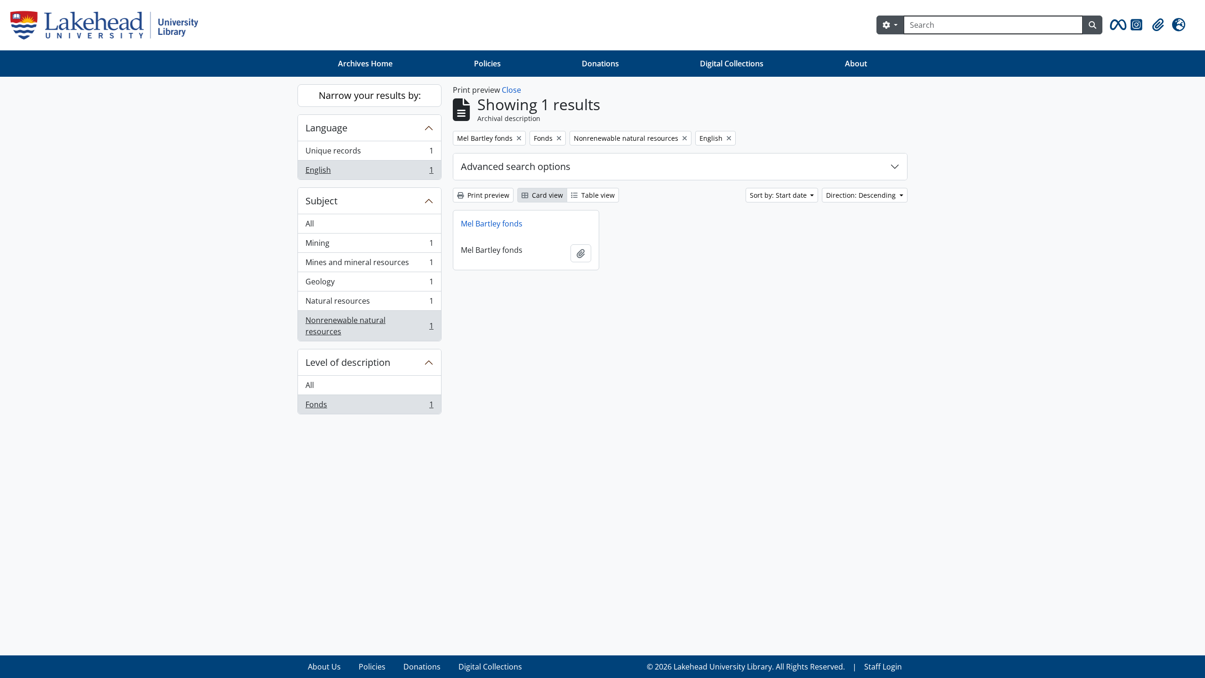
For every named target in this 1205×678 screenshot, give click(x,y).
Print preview (487, 195)
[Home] (108, 25)
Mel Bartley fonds (491, 223)
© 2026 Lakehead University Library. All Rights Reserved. (746, 667)
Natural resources (369, 303)
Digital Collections (731, 63)
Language (326, 127)
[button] (1116, 25)
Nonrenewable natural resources (369, 326)
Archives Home (365, 63)
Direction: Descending (862, 195)
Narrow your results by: (370, 95)
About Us (324, 667)
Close (511, 90)
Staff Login (883, 667)
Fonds (369, 406)
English (369, 172)
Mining (369, 245)
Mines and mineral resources (369, 264)
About (856, 63)
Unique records (369, 153)
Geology (369, 283)
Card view (546, 195)
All (309, 223)
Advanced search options (515, 166)
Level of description (347, 362)
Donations (600, 63)
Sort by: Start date (779, 195)
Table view (597, 195)
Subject (321, 200)
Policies (487, 63)
